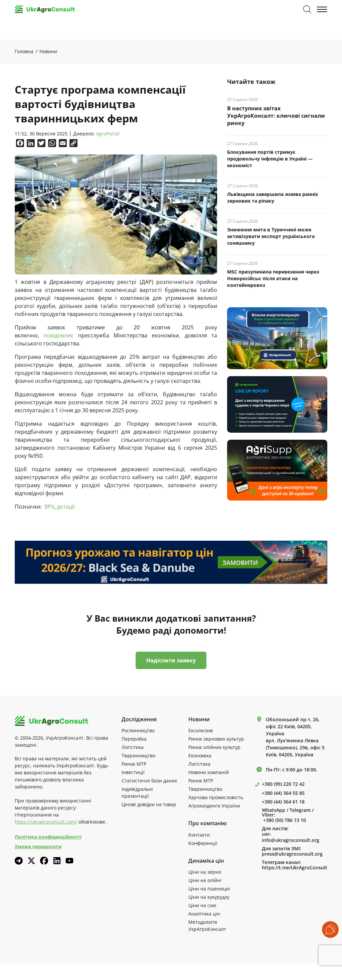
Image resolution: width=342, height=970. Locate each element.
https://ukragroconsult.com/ (46, 822)
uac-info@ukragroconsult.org (290, 837)
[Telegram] (19, 861)
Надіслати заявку (171, 660)
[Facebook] (44, 861)
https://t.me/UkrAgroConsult (294, 868)
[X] (31, 861)
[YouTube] (69, 860)
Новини (48, 51)
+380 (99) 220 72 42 (283, 784)
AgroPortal (108, 134)
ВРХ (49, 506)
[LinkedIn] (57, 861)
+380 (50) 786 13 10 (284, 820)
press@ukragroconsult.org (292, 854)
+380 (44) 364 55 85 (283, 793)
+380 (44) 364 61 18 (283, 802)
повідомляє (58, 335)
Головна (24, 51)
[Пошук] (307, 9)
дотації (66, 506)
